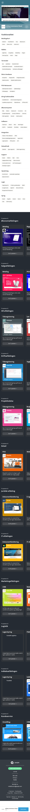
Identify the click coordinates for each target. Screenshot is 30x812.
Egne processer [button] (5, 177)
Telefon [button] (8, 158)
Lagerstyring (7, 632)
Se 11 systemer (12, 614)
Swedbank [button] (10, 127)
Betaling (6, 226)
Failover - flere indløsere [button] (7, 136)
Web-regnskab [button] (5, 116)
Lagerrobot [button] (20, 138)
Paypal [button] (23, 53)
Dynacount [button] (13, 111)
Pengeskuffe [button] (11, 77)
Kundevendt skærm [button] (18, 66)
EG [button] (25, 111)
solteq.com (8, 27)
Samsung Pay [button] (5, 55)
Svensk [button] (14, 199)
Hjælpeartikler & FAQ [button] (6, 160)
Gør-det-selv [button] (5, 174)
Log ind (15, 772)
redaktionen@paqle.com (15, 786)
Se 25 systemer (12, 749)
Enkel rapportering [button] (21, 149)
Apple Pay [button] (4, 53)
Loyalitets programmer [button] (7, 102)
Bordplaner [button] (12, 91)
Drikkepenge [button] (5, 91)
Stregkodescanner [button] (20, 77)
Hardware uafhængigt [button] (17, 69)
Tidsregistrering (8, 316)
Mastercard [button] (22, 42)
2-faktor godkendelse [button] (15, 185)
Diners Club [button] (9, 44)
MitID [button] (23, 185)
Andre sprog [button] (9, 201)
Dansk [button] (3, 158)
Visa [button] (17, 42)
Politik (15, 780)
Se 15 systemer (12, 479)
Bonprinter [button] (4, 77)
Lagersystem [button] (5, 141)
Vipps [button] (16, 55)
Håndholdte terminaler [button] (7, 66)
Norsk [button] (19, 199)
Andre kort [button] (16, 44)
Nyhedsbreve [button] (17, 102)
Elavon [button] (10, 124)
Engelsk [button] (8, 199)
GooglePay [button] (11, 53)
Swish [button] (11, 55)
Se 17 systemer (12, 344)
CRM (4, 587)
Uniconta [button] (24, 113)
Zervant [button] (12, 116)
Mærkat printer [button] (5, 80)
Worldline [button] (16, 127)
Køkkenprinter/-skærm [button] (7, 89)
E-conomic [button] (20, 111)
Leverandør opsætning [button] (14, 174)
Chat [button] (18, 158)
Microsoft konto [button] (19, 188)
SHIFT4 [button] (3, 127)
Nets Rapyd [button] (20, 124)
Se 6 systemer (12, 659)
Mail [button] (13, 158)
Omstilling (6, 722)
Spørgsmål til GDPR (18, 793)
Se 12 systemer (12, 253)
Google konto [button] (5, 188)
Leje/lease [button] (8, 64)
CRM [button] (16, 136)
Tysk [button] (3, 201)
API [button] (18, 141)
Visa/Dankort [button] (11, 42)
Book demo (23, 809)
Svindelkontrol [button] (5, 100)
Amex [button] (3, 44)
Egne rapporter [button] (11, 149)
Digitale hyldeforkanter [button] (16, 80)
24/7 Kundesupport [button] (17, 163)
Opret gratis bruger (15, 768)
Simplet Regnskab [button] (6, 113)
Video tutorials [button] (16, 160)
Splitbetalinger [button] (17, 89)
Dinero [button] (7, 111)
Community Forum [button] (6, 163)
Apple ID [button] (12, 188)
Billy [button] (3, 111)
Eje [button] (3, 64)
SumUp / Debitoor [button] (16, 113)
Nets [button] (15, 124)
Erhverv (15, 778)
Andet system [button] (19, 116)
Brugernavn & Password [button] (7, 190)
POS (28, 271)
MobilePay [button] (17, 53)
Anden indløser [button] (24, 127)
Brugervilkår (10, 793)
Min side (15, 776)
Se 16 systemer (12, 524)
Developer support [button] (6, 166)
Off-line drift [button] (25, 102)
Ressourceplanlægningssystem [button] (8, 138)
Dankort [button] (4, 42)
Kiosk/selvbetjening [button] (6, 69)
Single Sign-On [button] (5, 185)
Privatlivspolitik (18, 791)
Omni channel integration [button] (16, 100)
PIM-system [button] (12, 141)
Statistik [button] (4, 149)
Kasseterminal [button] (15, 64)
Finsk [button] (24, 199)
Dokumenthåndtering (11, 496)
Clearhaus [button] (4, 124)
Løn (28, 316)
